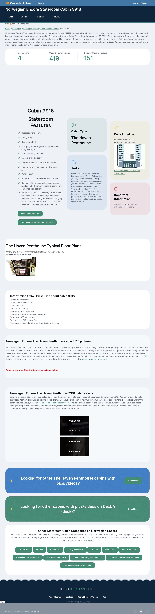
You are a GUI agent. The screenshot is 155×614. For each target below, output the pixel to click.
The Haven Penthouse (49, 29)
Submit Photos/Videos (88, 597)
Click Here (133, 480)
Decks (24, 17)
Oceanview (55, 550)
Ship (11, 17)
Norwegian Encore (31, 29)
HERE (144, 356)
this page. (88, 540)
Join (104, 597)
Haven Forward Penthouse (27, 557)
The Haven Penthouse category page (37, 222)
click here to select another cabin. (54, 403)
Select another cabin (30, 213)
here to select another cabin (94, 359)
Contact (69, 597)
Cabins (40, 17)
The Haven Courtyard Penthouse (87, 557)
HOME (7, 29)
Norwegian (16, 29)
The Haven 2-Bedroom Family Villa (124, 557)
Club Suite (109, 550)
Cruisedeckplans (20, 3)
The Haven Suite (129, 550)
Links (39, 3)
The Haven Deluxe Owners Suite (77, 565)
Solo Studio (24, 550)
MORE (57, 17)
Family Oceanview (75, 550)
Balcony (94, 550)
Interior (39, 550)
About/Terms (55, 597)
